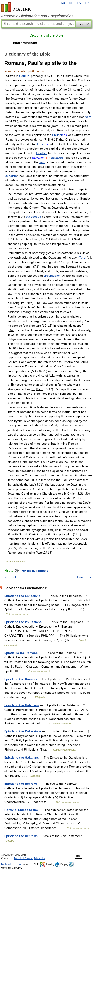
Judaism (11, 175)
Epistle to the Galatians (21, 705)
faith (42, 162)
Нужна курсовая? (35, 570)
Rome (81, 577)
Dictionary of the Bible (46, 35)
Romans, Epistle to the (21, 809)
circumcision (52, 275)
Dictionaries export (11, 864)
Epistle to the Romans (20, 679)
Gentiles (41, 153)
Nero (88, 116)
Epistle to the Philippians (23, 622)
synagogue (33, 216)
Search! (83, 24)
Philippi (57, 135)
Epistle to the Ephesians (22, 595)
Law (69, 203)
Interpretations (25, 43)
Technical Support (23, 858)
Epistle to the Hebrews (21, 783)
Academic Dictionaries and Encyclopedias (37, 16)
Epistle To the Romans (21, 653)
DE (71, 3)
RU (63, 3)
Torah (83, 257)
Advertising (39, 858)
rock (14, 577)
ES (79, 3)
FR (87, 3)
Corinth (24, 76)
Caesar (41, 144)
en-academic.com (16, 7)
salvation (57, 157)
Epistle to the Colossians (23, 731)
